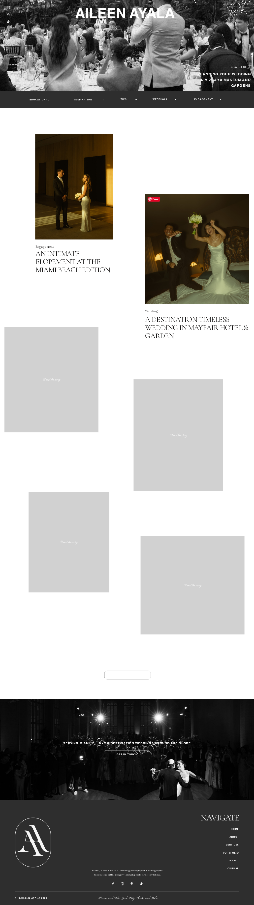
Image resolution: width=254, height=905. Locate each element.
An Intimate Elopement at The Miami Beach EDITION (72, 261)
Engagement (44, 246)
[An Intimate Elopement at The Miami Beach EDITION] (74, 187)
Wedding (151, 311)
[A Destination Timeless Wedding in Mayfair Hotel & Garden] (197, 249)
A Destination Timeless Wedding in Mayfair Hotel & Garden (196, 327)
